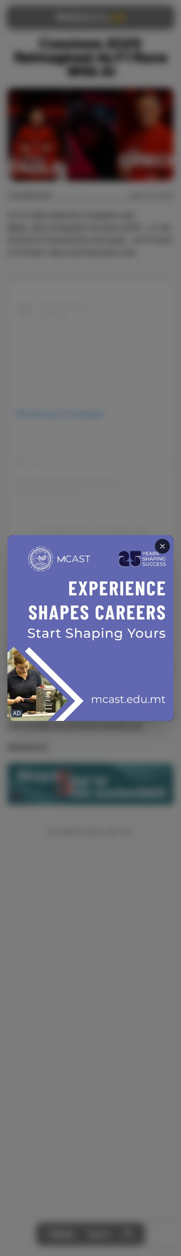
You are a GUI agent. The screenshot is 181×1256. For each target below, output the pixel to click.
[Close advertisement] (162, 546)
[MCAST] (90, 628)
